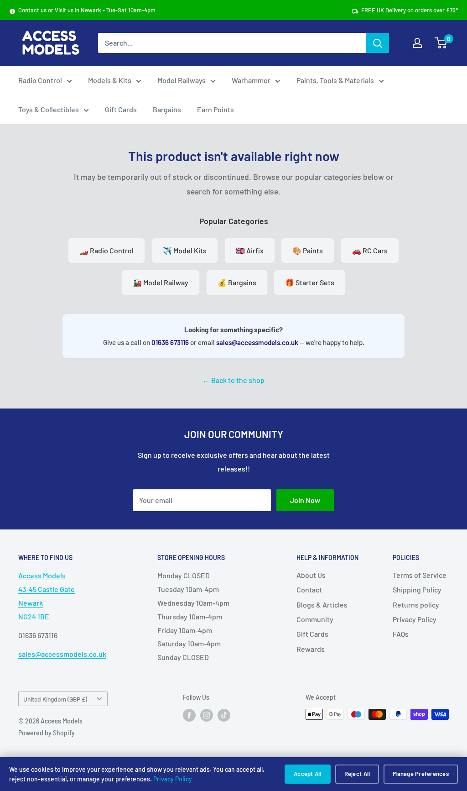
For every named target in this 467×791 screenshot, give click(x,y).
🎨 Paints (307, 250)
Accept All (308, 773)
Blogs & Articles (322, 604)
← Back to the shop (233, 380)
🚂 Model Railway (160, 282)
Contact (309, 589)
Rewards (310, 648)
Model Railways (181, 80)
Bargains (167, 109)
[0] (441, 42)
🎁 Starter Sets (309, 282)
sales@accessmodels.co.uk (257, 342)
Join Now (305, 500)
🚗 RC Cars (370, 250)
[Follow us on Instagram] (206, 715)
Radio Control (40, 80)
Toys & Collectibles (48, 109)
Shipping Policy (417, 589)
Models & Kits (109, 80)
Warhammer (251, 80)
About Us (311, 575)
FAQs (401, 633)
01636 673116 (170, 342)
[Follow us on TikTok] (224, 715)
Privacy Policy (172, 779)
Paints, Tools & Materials (335, 80)
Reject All (357, 773)
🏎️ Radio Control (106, 250)
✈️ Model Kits (185, 250)
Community (314, 619)
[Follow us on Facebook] (189, 715)
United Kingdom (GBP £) (55, 699)
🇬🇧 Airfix (250, 250)
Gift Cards (121, 109)
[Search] (377, 43)
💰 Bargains (237, 282)
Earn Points (215, 109)
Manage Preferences (421, 773)
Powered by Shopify (46, 733)
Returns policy (416, 604)
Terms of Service (419, 575)
